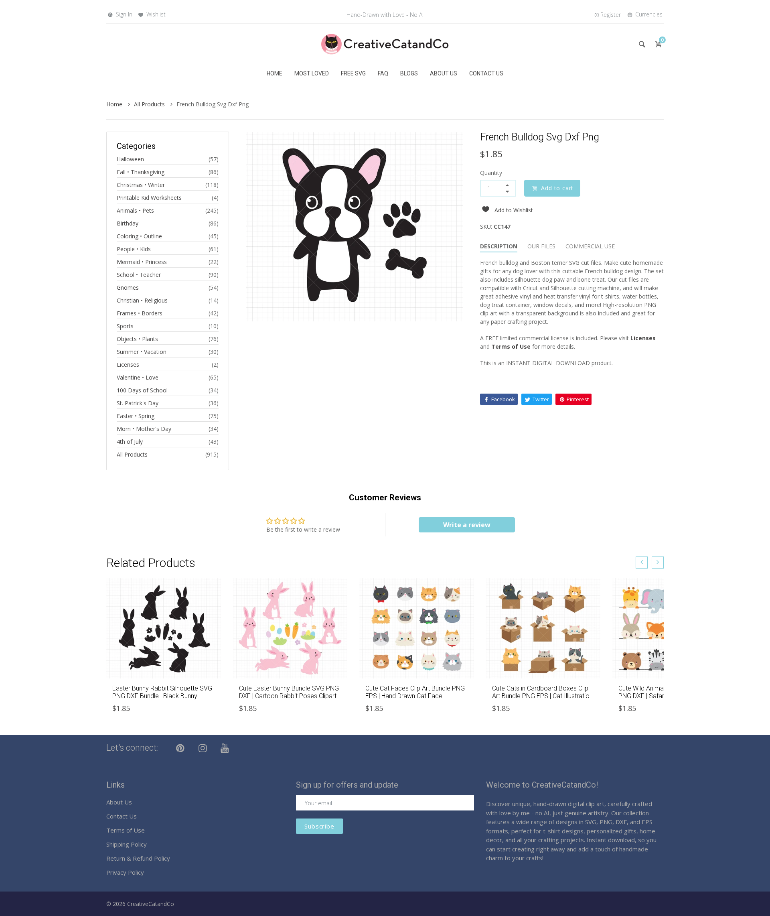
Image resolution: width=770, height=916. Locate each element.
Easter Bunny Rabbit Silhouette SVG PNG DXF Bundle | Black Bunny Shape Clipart (162, 695)
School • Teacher (139, 274)
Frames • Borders (139, 313)
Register (610, 14)
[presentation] (642, 563)
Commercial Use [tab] (590, 246)
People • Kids (134, 249)
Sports (125, 326)
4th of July (130, 441)
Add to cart (557, 188)
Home (115, 104)
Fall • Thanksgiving (140, 172)
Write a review (466, 524)
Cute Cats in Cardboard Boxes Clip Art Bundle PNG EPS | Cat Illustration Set (542, 695)
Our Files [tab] (541, 246)
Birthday (127, 223)
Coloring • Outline (139, 236)
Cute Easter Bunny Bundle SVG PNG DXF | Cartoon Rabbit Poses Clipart (289, 692)
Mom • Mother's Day (144, 429)
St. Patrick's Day (137, 403)
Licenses (128, 364)
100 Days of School (142, 390)
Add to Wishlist (513, 210)
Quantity (491, 173)
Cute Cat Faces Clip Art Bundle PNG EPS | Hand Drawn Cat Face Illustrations (415, 695)
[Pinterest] (180, 748)
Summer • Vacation (141, 351)
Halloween (130, 159)
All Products (150, 104)
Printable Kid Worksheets (149, 197)
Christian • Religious (142, 300)
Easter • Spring (135, 416)
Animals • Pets (135, 210)
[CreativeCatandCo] (385, 43)
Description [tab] (498, 246)
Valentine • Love (137, 377)
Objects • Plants (137, 339)
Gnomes (128, 287)
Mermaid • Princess (142, 262)
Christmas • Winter (141, 185)
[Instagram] (203, 748)
